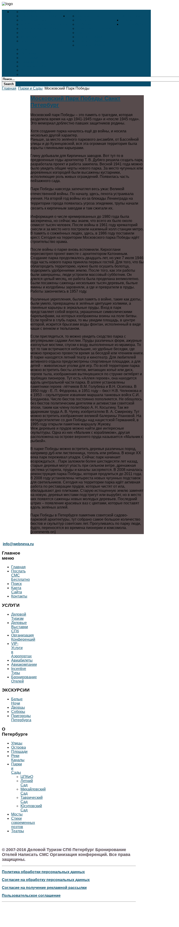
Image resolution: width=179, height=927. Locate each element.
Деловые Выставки (39, 16)
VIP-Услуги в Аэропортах (44, 24)
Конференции (34, 20)
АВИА (26, 33)
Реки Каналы (33, 62)
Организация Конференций (23, 637)
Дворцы (84, 20)
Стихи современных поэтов (47, 74)
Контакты (19, 596)
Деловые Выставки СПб (19, 627)
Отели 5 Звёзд (89, 37)
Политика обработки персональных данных (43, 872)
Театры (83, 33)
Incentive (29, 37)
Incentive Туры (18, 671)
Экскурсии (130, 16)
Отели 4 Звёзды (91, 41)
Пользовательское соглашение (31, 896)
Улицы (27, 49)
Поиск (16, 584)
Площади (29, 58)
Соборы (84, 24)
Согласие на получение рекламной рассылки (44, 888)
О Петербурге (133, 24)
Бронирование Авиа (40, 28)
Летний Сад (27, 783)
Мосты (27, 70)
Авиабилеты (22, 660)
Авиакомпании (24, 664)
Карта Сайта (16, 590)
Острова (28, 53)
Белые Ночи (88, 16)
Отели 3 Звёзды (91, 45)
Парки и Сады (34, 66)
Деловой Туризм (36, 12)
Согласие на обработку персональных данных (46, 880)
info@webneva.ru (18, 544)
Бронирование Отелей (42, 41)
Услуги (73, 12)
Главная (9, 88)
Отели (126, 20)
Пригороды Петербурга (98, 28)
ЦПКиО (27, 777)
